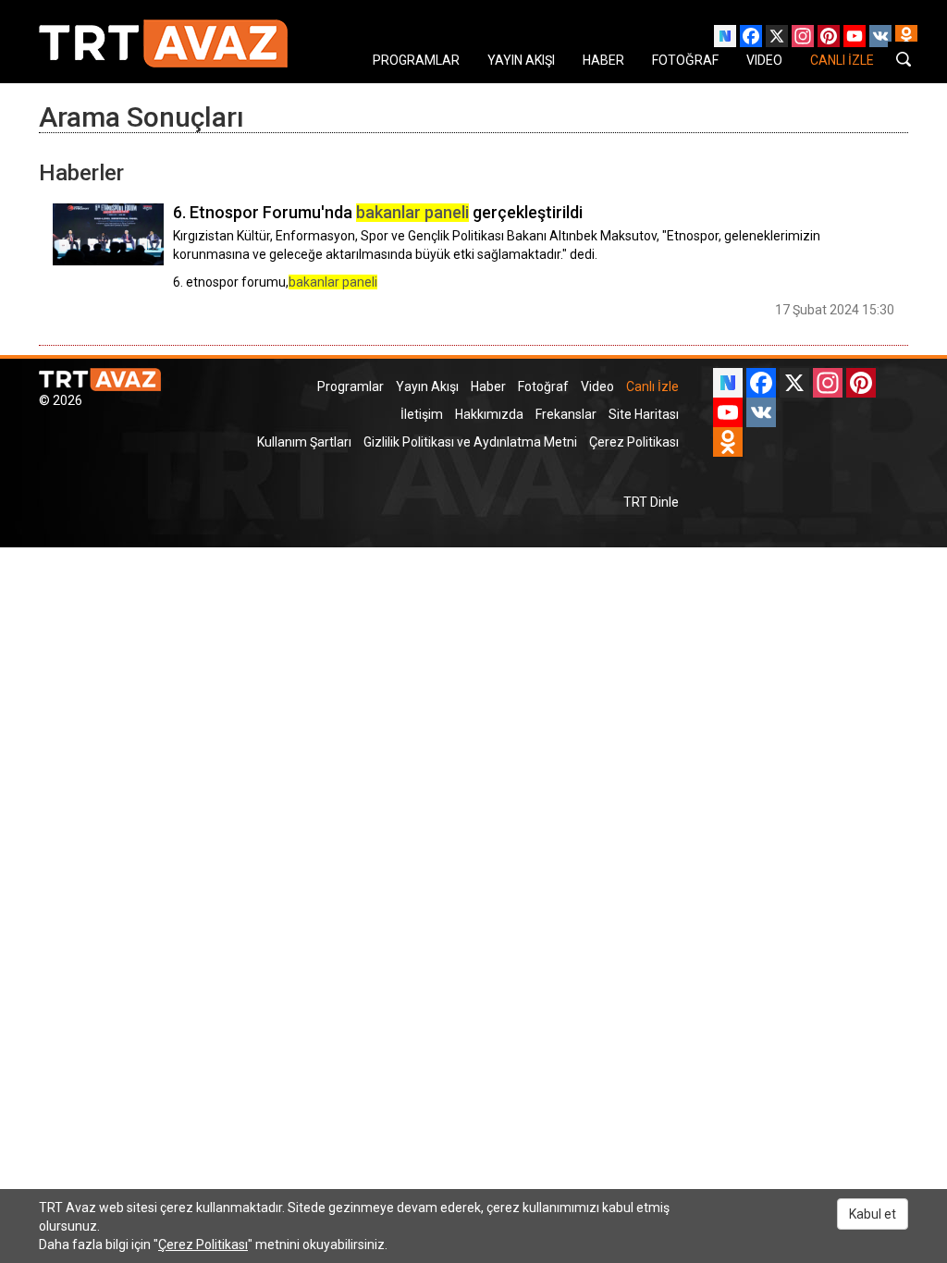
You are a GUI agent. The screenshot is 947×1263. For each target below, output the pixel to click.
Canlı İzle (652, 386)
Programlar (350, 386)
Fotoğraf (543, 386)
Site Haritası (644, 414)
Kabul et (872, 1214)
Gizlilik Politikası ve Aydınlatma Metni (470, 442)
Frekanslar (565, 414)
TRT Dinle (651, 502)
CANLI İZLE (842, 60)
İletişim (421, 414)
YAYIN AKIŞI (521, 60)
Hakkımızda (489, 414)
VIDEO (764, 60)
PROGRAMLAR (416, 60)
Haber (488, 386)
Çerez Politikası (634, 442)
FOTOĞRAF (685, 60)
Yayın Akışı (427, 386)
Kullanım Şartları (304, 442)
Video (597, 386)
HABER (603, 60)
